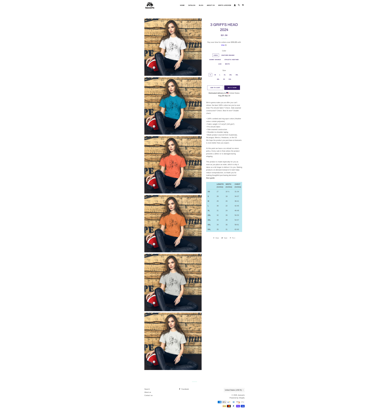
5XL (230, 79)
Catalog (192, 5)
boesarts (241, 395)
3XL (237, 75)
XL (225, 75)
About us (211, 5)
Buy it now (232, 87)
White (227, 64)
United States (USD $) (233, 390)
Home (182, 5)
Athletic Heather (231, 59)
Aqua (216, 55)
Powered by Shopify (237, 398)
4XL (218, 79)
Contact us (148, 395)
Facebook (185, 389)
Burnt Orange (215, 59)
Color (224, 51)
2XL (230, 75)
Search (147, 389)
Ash (219, 64)
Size (224, 70)
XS (224, 79)
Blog (201, 5)
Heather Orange (227, 55)
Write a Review (224, 5)
